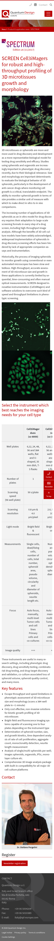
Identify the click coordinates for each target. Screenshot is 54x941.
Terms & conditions (37, 932)
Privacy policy (20, 932)
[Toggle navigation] (48, 14)
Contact (43, 4)
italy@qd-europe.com (26, 917)
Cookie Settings (8, 937)
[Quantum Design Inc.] (30, 4)
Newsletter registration (15, 863)
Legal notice (7, 932)
